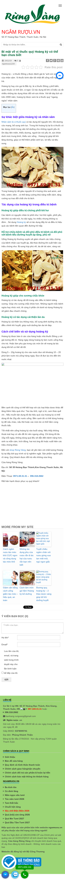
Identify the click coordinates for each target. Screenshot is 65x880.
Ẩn (13, 107)
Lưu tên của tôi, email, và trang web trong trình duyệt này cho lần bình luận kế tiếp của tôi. (11, 662)
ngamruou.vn (55, 827)
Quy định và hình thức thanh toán (22, 765)
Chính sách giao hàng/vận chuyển (22, 769)
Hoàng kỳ (21, 222)
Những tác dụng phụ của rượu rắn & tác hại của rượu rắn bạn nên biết (27, 557)
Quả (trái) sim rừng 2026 (17, 814)
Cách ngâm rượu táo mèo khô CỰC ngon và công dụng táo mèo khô (10, 555)
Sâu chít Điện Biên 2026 (17, 811)
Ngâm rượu (12, 720)
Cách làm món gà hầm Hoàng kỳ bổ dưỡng (27, 590)
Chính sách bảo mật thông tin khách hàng (27, 776)
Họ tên (5, 637)
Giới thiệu (10, 757)
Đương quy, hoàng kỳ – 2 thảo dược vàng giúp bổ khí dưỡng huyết (43, 593)
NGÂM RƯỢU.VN (21, 31)
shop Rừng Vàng (18, 450)
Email (5, 644)
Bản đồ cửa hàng (14, 761)
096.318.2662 (11, 712)
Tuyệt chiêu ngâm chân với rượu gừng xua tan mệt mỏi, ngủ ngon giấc (43, 555)
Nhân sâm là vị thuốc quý (14, 122)
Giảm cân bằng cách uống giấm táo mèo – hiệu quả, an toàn (10, 593)
